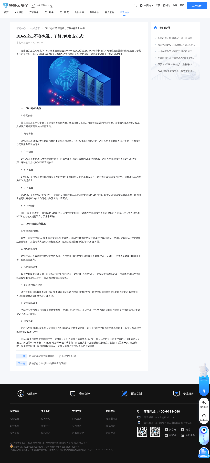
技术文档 (77, 425)
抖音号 (172, 429)
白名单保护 (78, 433)
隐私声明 (45, 433)
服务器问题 (111, 418)
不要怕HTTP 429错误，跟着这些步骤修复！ (180, 64)
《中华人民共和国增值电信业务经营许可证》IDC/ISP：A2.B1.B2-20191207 (81, 449)
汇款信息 (14, 418)
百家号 (172, 435)
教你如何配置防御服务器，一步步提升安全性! (52, 356)
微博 (188, 429)
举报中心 (45, 425)
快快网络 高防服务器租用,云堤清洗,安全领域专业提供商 (27, 5)
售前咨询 (204, 387)
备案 (175, 5)
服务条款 (14, 433)
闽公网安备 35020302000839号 (28, 447)
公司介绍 (45, 418)
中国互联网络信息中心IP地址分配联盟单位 (28, 449)
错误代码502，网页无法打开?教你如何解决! (180, 44)
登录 (182, 5)
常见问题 (110, 425)
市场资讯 (110, 433)
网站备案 (77, 418)
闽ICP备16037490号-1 (77, 443)
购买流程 (14, 425)
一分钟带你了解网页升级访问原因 (175, 51)
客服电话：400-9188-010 (162, 411)
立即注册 (196, 5)
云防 (158, 5)
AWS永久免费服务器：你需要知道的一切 (178, 70)
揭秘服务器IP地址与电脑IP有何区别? (48, 363)
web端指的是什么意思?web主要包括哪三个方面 (182, 57)
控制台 (166, 5)
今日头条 (190, 435)
